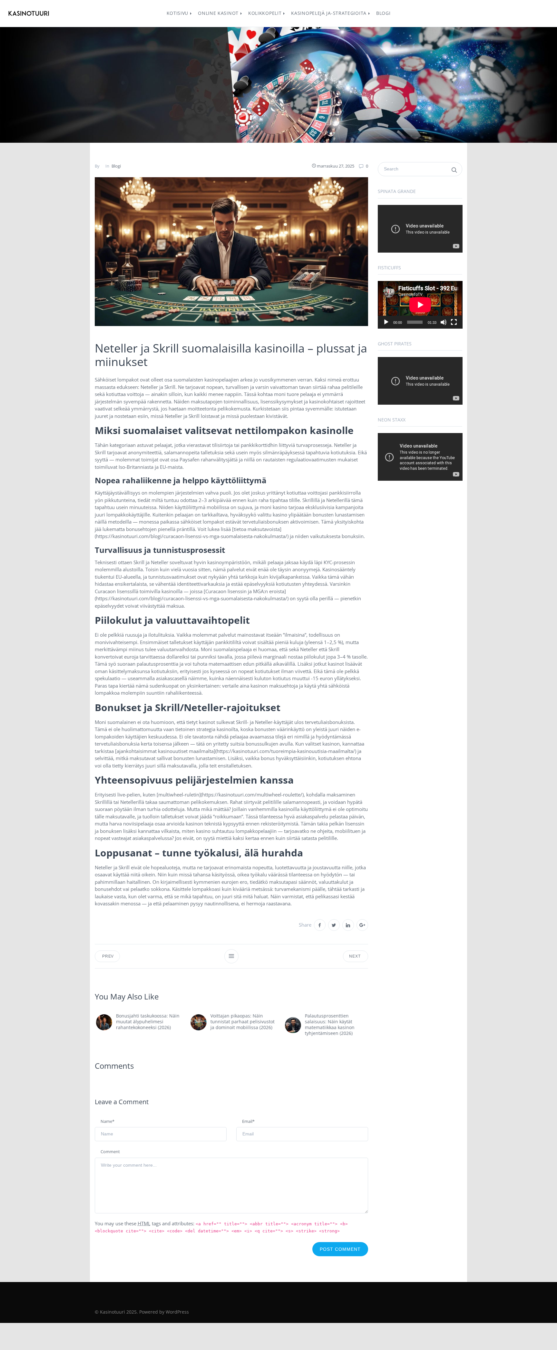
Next (355, 956)
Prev (107, 956)
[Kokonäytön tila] (454, 322)
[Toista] (386, 322)
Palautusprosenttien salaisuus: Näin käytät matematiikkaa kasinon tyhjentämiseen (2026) (328, 1025)
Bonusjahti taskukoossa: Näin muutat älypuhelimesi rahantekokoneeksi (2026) (146, 1021)
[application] (420, 229)
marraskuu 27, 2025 (335, 166)
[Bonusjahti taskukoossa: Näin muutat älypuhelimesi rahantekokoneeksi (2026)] (103, 1022)
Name (107, 1121)
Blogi (116, 166)
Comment (110, 1151)
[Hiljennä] (443, 322)
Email (248, 1121)
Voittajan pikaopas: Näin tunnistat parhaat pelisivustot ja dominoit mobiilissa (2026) (241, 1021)
